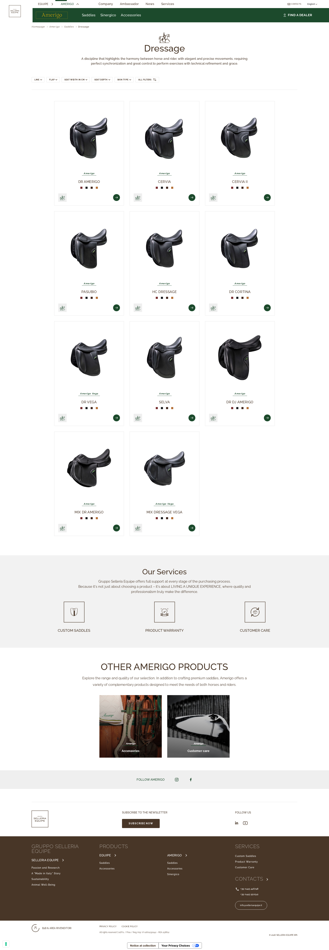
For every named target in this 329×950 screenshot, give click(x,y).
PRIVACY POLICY (108, 926)
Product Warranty (246, 861)
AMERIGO (174, 855)
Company (106, 4)
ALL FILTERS (144, 79)
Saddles (89, 15)
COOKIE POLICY (129, 926)
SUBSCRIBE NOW (141, 823)
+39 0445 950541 (249, 894)
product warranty (164, 630)
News (150, 4)
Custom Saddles (245, 856)
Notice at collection (143, 945)
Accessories (131, 15)
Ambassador (129, 4)
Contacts (296, 4)
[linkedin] (236, 822)
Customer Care (244, 867)
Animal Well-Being (43, 884)
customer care (255, 630)
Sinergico (108, 15)
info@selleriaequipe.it (251, 905)
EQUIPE (105, 855)
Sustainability (40, 879)
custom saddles (74, 630)
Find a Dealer (300, 15)
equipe (43, 4)
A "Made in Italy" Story (46, 873)
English (311, 4)
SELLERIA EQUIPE (45, 860)
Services (167, 4)
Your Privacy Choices (175, 945)
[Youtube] (245, 823)
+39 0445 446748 (249, 888)
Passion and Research (46, 867)
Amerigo (67, 4)
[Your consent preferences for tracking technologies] (6, 944)
